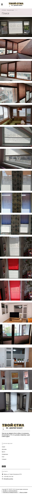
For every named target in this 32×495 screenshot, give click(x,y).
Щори (3, 446)
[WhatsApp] (5, 466)
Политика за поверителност (10, 492)
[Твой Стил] (16, 4)
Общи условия (23, 492)
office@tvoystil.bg (8, 478)
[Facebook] (3, 466)
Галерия (4, 459)
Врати (3, 451)
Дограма (4, 449)
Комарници (5, 454)
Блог (3, 456)
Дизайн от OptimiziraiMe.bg (10, 490)
